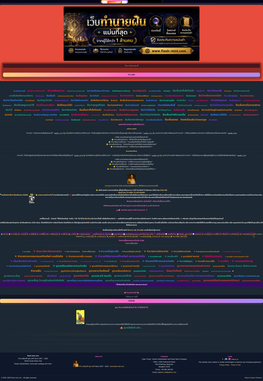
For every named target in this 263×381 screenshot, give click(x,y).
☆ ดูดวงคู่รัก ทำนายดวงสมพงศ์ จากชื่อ (237, 257)
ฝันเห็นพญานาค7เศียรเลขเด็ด (109, 96)
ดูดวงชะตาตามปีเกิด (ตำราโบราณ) (161, 276)
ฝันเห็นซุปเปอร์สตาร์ (250, 115)
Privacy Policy (224, 365)
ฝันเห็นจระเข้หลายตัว (242, 91)
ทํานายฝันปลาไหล (110, 110)
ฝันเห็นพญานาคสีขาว (156, 96)
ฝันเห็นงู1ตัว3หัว (44, 100)
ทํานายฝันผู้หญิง (231, 95)
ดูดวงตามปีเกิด (196, 281)
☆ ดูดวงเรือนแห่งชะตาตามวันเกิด (70, 265)
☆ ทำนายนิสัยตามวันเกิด (181, 251)
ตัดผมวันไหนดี (174, 270)
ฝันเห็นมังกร (238, 110)
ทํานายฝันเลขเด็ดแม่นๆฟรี (251, 100)
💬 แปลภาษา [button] (197, 234)
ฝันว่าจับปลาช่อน (247, 95)
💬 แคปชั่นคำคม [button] (171, 234)
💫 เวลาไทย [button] (72, 234)
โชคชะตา (131, 230)
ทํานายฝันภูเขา (30, 100)
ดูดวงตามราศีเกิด (224, 276)
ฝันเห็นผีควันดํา (151, 100)
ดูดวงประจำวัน (81, 275)
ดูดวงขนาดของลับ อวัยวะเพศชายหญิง (221, 271)
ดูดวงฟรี (92, 366)
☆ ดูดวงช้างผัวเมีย (166, 266)
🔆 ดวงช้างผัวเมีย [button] (233, 234)
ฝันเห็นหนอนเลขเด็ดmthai (66, 96)
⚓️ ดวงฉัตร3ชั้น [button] (88, 236)
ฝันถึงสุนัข (166, 91)
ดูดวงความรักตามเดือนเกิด (33, 276)
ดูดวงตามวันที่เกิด (123, 275)
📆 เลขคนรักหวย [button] (117, 234)
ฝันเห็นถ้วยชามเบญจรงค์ (32, 110)
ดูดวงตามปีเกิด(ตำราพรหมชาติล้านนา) (221, 280)
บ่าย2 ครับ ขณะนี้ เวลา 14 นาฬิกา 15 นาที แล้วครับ (142, 191)
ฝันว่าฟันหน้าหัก (69, 109)
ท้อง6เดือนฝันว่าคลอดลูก (193, 119)
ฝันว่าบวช (204, 114)
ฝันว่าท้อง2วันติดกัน (150, 114)
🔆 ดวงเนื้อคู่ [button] (206, 234)
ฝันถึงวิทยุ (191, 100)
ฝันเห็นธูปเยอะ (81, 95)
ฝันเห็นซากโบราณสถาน (248, 105)
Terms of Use (236, 365)
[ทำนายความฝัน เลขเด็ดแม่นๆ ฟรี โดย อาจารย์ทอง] (131, 183)
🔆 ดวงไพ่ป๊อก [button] (42, 234)
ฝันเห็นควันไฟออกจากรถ (127, 114)
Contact (252, 378)
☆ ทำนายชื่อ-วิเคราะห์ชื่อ (205, 261)
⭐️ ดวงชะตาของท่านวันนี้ (44, 195)
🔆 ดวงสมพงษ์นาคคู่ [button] (247, 234)
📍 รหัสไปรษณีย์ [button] (159, 234)
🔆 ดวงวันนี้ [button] (22, 234)
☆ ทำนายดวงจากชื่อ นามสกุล (79, 256)
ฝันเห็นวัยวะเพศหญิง (62, 120)
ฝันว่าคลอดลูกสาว (251, 110)
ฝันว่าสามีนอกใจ (132, 105)
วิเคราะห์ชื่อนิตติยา (132, 243)
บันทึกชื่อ (131, 301)
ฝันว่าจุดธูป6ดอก (96, 105)
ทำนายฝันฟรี (84, 366)
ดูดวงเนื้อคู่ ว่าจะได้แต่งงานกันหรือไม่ (143, 281)
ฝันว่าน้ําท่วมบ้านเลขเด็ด (221, 105)
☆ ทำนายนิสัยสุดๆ (184, 261)
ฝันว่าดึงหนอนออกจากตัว (201, 105)
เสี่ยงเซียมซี (205, 271)
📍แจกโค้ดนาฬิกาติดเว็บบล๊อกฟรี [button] (127, 236)
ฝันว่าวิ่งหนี (49, 120)
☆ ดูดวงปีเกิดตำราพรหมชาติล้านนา (103, 266)
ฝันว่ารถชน (227, 91)
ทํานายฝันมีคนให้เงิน (155, 91)
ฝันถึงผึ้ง (8, 114)
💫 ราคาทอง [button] (153, 236)
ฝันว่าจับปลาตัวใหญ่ (193, 115)
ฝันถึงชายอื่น (179, 109)
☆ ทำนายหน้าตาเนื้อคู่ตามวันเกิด (231, 252)
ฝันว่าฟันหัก (213, 120)
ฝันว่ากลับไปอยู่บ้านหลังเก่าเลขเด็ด (217, 109)
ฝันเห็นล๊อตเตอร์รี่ (19, 91)
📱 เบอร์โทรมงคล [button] (96, 234)
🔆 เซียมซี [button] (223, 234)
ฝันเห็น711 (200, 91)
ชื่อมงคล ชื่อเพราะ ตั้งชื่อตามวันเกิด (242, 266)
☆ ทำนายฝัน (26, 251)
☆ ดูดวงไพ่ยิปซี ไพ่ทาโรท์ (190, 256)
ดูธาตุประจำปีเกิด (140, 271)
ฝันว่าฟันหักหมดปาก (79, 100)
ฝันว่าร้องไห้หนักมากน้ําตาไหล (98, 91)
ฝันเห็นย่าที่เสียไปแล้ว (183, 90)
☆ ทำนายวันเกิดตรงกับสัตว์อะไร (18, 266)
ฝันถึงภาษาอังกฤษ (134, 119)
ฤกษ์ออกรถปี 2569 (65, 276)
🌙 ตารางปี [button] (188, 234)
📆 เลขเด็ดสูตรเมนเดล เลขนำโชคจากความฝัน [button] (138, 234)
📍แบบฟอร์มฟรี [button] (143, 236)
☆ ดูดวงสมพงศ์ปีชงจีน (42, 266)
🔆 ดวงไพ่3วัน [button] (63, 234)
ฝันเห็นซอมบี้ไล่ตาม (79, 114)
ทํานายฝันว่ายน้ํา (139, 90)
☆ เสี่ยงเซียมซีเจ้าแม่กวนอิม (23, 261)
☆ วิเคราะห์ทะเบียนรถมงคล (47, 251)
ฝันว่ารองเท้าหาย (115, 105)
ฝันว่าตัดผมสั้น (214, 90)
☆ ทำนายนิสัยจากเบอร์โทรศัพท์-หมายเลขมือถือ (120, 256)
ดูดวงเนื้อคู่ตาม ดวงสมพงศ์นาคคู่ (246, 276)
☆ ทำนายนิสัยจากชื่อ (155, 256)
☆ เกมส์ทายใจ (171, 256)
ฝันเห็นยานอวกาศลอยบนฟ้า (76, 91)
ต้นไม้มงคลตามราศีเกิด (192, 271)
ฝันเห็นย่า (50, 95)
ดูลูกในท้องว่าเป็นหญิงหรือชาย (73, 271)
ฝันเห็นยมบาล (7, 105)
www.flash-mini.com (117, 366)
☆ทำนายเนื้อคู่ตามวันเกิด (131, 251)
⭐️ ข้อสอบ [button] (180, 234)
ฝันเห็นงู (88, 218)
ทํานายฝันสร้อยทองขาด (174, 95)
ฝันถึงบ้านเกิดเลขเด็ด (184, 105)
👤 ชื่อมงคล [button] (107, 234)
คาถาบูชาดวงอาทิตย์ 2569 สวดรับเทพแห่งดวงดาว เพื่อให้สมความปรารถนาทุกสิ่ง (131, 186)
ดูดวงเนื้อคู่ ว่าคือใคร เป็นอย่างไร (14, 280)
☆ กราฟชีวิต (223, 261)
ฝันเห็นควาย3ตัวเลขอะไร (36, 91)
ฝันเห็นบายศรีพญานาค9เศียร (45, 114)
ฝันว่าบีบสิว (94, 95)
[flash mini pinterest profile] (229, 359)
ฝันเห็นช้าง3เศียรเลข (62, 100)
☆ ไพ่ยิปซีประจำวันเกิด (212, 256)
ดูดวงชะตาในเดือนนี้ (99, 270)
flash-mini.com (16, 378)
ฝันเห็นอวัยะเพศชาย (89, 120)
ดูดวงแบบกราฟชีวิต (219, 266)
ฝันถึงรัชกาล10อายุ (99, 100)
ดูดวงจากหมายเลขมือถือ (251, 280)
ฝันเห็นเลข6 (75, 119)
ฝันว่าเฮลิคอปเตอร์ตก (209, 95)
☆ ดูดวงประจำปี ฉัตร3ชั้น (130, 266)
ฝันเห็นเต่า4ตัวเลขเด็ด (174, 114)
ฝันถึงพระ (18, 110)
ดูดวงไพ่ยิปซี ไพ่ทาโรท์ (183, 281)
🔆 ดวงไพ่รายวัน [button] (52, 234)
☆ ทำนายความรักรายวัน (156, 251)
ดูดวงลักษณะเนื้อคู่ (12, 275)
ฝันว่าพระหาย (117, 119)
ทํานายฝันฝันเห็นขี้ (166, 105)
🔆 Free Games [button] (164, 236)
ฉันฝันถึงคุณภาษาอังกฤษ (121, 91)
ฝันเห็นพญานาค (235, 100)
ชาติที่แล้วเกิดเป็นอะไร (156, 271)
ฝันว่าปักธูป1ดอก (164, 110)
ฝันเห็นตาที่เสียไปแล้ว (90, 109)
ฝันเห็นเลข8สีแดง (142, 96)
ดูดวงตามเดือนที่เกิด (140, 276)
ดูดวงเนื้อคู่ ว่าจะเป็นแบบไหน (165, 281)
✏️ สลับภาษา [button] (111, 236)
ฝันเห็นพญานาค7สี (24, 105)
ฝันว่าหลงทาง (127, 95)
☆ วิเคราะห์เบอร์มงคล (72, 251)
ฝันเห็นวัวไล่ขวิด (80, 105)
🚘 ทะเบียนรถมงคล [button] (83, 234)
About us (235, 359)
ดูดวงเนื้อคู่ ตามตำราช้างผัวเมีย (117, 280)
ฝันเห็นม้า (114, 100)
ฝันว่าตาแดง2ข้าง (50, 109)
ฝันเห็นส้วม (181, 100)
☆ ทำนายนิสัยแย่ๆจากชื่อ (47, 261)
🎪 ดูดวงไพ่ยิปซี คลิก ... (131, 327)
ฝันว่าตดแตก (191, 95)
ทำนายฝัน (140, 230)
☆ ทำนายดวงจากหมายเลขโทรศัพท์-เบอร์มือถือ (38, 256)
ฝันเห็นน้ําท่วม (108, 114)
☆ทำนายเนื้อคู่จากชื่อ (108, 251)
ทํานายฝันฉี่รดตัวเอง (202, 100)
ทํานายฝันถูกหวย (219, 100)
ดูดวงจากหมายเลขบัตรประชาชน (193, 265)
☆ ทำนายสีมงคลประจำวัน (129, 261)
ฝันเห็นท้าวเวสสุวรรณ (129, 109)
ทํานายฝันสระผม (56, 90)
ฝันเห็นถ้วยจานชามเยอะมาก (132, 100)
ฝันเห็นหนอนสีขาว (45, 105)
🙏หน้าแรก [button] (5, 234)
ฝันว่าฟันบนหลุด (39, 96)
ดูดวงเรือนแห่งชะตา (121, 270)
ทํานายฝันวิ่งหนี (103, 120)
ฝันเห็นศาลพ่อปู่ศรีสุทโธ (148, 105)
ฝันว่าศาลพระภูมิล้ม (167, 100)
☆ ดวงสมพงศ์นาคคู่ (242, 261)
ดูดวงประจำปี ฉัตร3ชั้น (101, 275)
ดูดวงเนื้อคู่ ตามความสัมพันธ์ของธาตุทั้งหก (85, 280)
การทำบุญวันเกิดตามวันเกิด (51, 271)
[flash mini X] (223, 359)
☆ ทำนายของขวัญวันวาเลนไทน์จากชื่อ (90, 261)
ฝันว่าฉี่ (9, 109)
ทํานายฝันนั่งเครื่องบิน (154, 120)
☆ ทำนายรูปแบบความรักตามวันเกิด (207, 251)
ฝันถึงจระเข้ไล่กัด (218, 114)
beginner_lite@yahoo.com (166, 372)
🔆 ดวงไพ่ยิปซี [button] (31, 234)
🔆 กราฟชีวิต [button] (215, 234)
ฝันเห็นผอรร (171, 119)
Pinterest (258, 378)
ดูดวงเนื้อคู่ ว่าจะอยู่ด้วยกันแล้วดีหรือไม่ (46, 280)
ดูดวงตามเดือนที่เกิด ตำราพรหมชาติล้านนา (195, 275)
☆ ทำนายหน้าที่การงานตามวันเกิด (158, 261)
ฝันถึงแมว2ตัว (64, 105)
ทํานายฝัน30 (64, 115)
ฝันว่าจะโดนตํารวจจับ (13, 100)
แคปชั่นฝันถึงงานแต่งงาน (21, 95)
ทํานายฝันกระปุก (193, 110)
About (247, 378)
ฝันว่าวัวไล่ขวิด (148, 109)
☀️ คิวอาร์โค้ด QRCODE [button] (178, 236)
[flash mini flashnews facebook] (226, 359)
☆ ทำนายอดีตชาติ (110, 261)
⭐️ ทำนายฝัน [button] (13, 234)
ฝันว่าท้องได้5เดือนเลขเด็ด (23, 115)
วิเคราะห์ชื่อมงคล (88, 251)
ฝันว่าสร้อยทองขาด (235, 115)
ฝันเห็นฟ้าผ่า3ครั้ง (95, 115)
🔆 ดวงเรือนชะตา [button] (100, 236)
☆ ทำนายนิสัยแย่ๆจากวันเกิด (67, 261)
